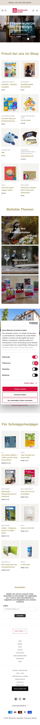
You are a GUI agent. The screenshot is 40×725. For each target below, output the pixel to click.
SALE (20, 661)
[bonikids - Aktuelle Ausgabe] (10, 69)
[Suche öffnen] (6, 11)
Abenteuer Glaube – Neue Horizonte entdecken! (29, 190)
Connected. (25, 565)
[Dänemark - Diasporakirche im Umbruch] (10, 476)
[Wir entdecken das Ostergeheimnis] (10, 549)
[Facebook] (16, 699)
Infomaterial (20, 658)
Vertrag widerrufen (20, 689)
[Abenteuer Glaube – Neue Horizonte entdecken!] (30, 173)
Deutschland (19, 706)
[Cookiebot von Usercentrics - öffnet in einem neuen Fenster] (29, 323)
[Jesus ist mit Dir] (30, 513)
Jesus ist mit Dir (27, 528)
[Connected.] (30, 549)
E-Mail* (5, 606)
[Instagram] (20, 699)
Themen (20, 650)
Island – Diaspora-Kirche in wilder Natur (9, 530)
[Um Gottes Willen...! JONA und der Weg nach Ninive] (10, 440)
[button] (24, 39)
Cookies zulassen (20, 389)
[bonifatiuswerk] (20, 10)
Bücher (20, 644)
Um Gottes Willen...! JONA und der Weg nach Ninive (9, 457)
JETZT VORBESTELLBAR (20, 34)
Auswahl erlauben (20, 394)
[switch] (35, 369)
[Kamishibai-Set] (30, 137)
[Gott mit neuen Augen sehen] (10, 173)
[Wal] (10, 137)
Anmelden (20, 615)
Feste (20, 647)
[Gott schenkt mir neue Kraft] (30, 440)
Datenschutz (20, 685)
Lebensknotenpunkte (20, 655)
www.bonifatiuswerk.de (20, 405)
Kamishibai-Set (27, 156)
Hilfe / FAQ (20, 673)
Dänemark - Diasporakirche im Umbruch (9, 494)
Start (20, 641)
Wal (2, 152)
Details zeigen (29, 383)
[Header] (2, 11)
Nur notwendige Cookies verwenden (20, 400)
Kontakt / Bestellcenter (20, 670)
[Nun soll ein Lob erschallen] (30, 476)
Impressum (20, 682)
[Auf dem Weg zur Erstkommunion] (10, 103)
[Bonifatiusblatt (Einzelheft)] (30, 69)
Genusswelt (20, 653)
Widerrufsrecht (20, 679)
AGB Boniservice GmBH (20, 676)
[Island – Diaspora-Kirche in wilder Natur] (10, 513)
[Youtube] (24, 699)
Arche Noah (26, 120)
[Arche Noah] (30, 103)
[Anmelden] (33, 10)
